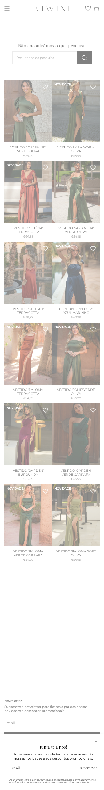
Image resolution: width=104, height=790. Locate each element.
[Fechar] (96, 741)
